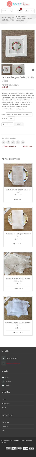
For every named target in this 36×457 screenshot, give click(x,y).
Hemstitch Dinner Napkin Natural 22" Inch (18, 191)
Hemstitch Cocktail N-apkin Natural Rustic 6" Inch (18, 279)
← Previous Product (9, 146)
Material (4, 118)
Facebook (8, 381)
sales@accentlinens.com (13, 363)
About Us (4, 399)
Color (3, 114)
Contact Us (5, 426)
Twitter (7, 378)
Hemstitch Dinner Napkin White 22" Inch (18, 235)
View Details (19, 199)
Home (18, 16)
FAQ (3, 430)
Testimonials (5, 422)
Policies (4, 407)
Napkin (24, 16)
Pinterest (8, 385)
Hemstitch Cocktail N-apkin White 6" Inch (18, 324)
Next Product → (28, 146)
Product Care (5, 403)
